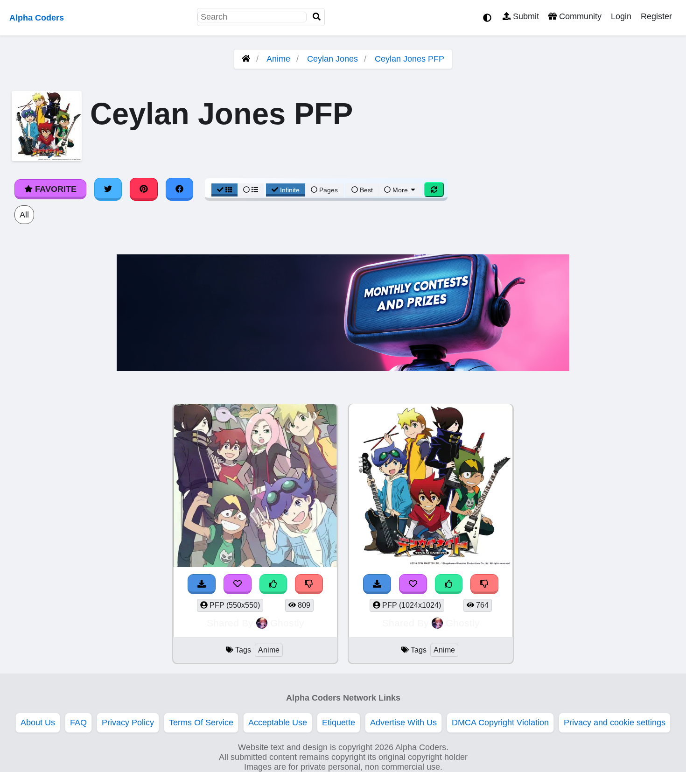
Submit (525, 16)
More (400, 190)
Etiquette (338, 722)
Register (656, 16)
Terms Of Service (201, 722)
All (24, 214)
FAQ (78, 722)
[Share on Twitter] (108, 189)
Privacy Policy (128, 722)
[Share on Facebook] (180, 189)
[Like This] (273, 584)
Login (621, 16)
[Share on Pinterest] (144, 189)
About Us (38, 722)
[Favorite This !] (238, 584)
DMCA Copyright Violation (500, 722)
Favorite (55, 189)
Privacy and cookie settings (614, 722)
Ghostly (287, 623)
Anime (278, 58)
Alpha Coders (36, 17)
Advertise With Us (403, 722)
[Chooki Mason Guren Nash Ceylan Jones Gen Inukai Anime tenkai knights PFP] (255, 486)
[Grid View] (224, 190)
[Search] (317, 17)
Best (365, 190)
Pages (328, 190)
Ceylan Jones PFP (409, 58)
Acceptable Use (277, 722)
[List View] (251, 190)
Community (579, 16)
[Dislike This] (309, 584)
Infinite (290, 190)
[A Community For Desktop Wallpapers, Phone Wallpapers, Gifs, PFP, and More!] (246, 58)
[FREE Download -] (202, 584)
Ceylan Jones (332, 58)
